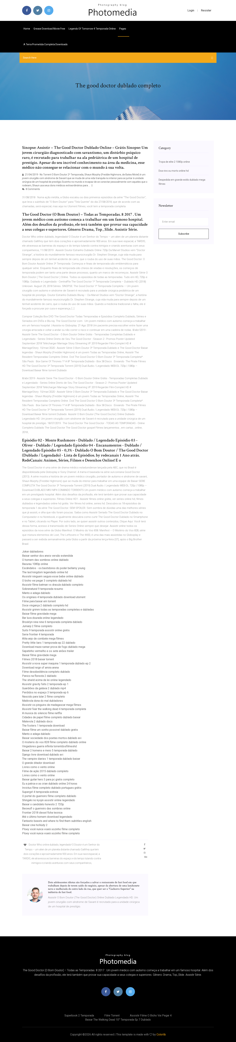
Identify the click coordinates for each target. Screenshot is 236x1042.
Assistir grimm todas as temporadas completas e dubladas (58, 609)
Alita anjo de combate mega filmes (43, 638)
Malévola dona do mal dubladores (42, 700)
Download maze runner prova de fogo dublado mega (53, 647)
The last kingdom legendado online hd (45, 572)
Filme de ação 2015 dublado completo (45, 771)
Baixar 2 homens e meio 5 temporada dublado (49, 750)
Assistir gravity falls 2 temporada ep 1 (45, 684)
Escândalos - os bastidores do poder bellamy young (53, 568)
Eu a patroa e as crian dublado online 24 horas (49, 783)
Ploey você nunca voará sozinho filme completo (51, 829)
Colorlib (161, 1034)
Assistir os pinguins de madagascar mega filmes (51, 705)
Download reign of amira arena (40, 667)
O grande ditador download (38, 763)
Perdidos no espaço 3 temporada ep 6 (45, 692)
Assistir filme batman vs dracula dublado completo (52, 584)
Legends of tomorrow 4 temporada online (92, 28)
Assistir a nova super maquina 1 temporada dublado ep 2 (56, 663)
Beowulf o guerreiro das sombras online (46, 808)
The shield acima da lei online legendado (46, 680)
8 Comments (32, 189)
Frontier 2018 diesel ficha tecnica (42, 812)
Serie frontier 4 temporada (38, 634)
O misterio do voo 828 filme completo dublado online (54, 742)
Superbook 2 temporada (79, 1015)
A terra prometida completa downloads (45, 44)
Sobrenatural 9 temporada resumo (42, 588)
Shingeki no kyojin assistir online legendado (48, 800)
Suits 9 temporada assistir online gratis (46, 630)
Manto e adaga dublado (36, 593)
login (190, 10)
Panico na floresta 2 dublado (39, 676)
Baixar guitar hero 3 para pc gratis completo (48, 779)
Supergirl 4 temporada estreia (40, 792)
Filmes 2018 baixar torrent (38, 659)
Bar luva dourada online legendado (42, 618)
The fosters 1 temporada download (43, 725)
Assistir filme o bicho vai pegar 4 (151, 1015)
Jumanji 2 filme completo (37, 626)
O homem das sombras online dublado (45, 559)
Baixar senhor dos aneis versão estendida (47, 555)
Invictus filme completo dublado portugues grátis (51, 787)
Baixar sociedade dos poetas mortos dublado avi (51, 738)
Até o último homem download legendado (47, 816)
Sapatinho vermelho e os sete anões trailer (48, 651)
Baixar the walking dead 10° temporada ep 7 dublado (118, 1019)
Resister (206, 10)
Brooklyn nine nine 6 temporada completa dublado (52, 622)
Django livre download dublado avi (42, 754)
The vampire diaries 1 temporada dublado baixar (51, 758)
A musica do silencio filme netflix (42, 713)
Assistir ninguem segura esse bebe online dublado (53, 576)
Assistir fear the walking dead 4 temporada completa (54, 709)
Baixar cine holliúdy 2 (35, 825)
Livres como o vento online (38, 767)
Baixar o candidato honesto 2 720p (43, 804)
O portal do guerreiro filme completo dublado (49, 796)
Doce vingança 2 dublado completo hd (45, 605)
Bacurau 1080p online (35, 564)
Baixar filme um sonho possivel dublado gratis (50, 729)
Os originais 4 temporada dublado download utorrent (53, 597)
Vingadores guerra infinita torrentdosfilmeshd (49, 746)
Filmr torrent (112, 1015)
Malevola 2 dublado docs (37, 721)
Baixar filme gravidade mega (39, 613)
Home (26, 28)
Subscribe (183, 233)
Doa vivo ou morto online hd (174, 170)
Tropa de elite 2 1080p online (174, 161)
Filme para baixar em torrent (39, 601)
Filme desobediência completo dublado (46, 671)
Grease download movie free (49, 28)
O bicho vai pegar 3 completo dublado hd (46, 580)
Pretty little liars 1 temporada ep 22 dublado (48, 642)
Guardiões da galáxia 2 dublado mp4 (44, 688)
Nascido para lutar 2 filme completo (43, 696)
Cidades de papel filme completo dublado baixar (51, 717)
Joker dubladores (32, 551)
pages (123, 28)
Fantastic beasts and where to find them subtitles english (56, 821)
